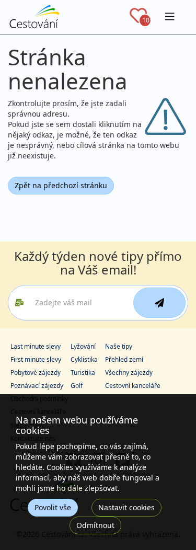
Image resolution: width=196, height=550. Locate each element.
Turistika (83, 372)
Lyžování (83, 346)
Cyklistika (84, 359)
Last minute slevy (35, 346)
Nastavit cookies (126, 507)
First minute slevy (35, 359)
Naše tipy (118, 346)
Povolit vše (52, 507)
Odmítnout (95, 525)
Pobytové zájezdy (35, 372)
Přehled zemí (124, 359)
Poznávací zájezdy (36, 385)
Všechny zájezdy (129, 372)
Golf (77, 385)
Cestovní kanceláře (132, 385)
